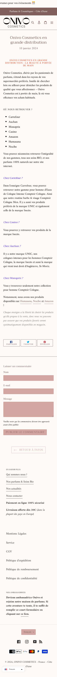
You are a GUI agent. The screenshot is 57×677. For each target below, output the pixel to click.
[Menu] (52, 22)
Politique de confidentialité (21, 578)
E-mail (6, 386)
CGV (9, 551)
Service (10, 542)
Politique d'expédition (18, 560)
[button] (13, 669)
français (27, 632)
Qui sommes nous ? (16, 474)
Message (7, 399)
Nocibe (37, 301)
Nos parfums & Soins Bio (20, 481)
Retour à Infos (30, 450)
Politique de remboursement (22, 569)
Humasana (26, 301)
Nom (6, 372)
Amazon (48, 301)
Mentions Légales (16, 533)
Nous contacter (14, 496)
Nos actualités (13, 488)
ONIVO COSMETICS (25, 662)
